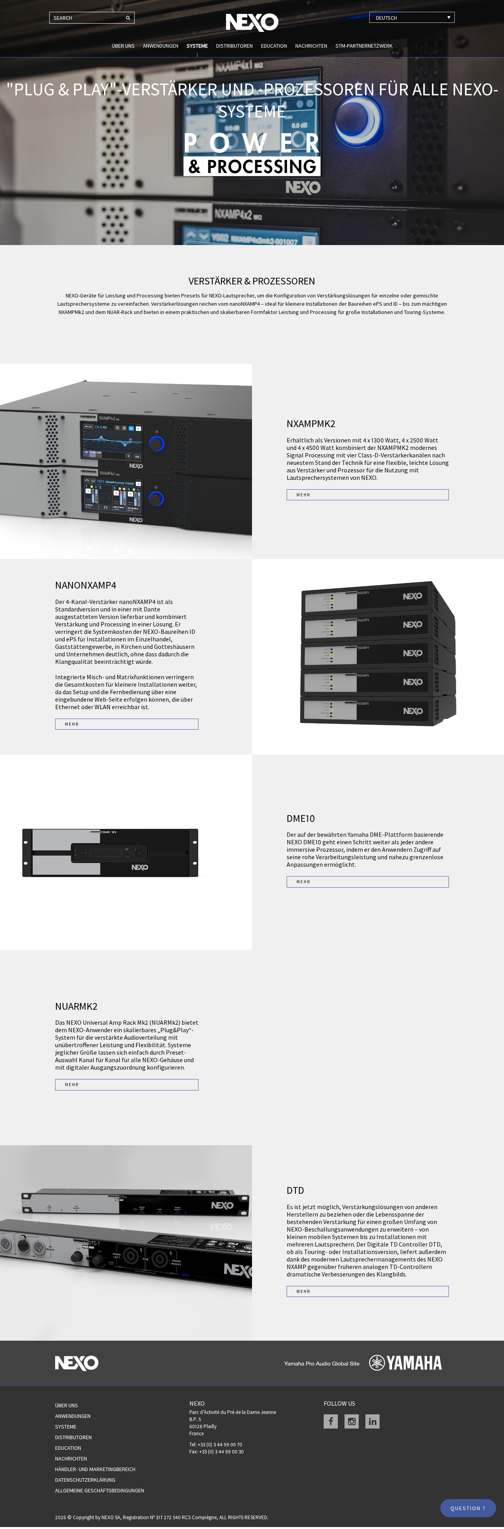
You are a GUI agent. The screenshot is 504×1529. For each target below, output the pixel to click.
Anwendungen (160, 45)
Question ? (468, 1508)
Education (274, 45)
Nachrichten (311, 45)
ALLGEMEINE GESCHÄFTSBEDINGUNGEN (99, 1490)
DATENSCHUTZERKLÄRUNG (85, 1479)
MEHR (303, 495)
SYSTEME (197, 45)
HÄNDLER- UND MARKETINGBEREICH (95, 1469)
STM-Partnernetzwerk (364, 45)
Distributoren (234, 45)
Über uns (123, 45)
